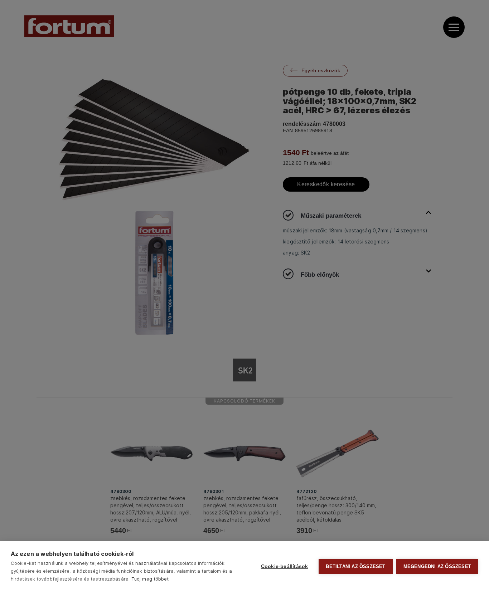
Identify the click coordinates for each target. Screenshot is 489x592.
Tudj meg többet (150, 579)
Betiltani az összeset (355, 566)
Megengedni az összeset (437, 566)
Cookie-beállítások (284, 566)
